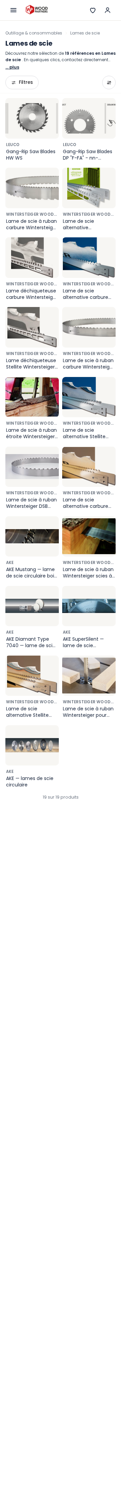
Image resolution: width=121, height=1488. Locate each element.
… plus (12, 67)
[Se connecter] (107, 10)
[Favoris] (92, 10)
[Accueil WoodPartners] (36, 10)
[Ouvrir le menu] (13, 10)
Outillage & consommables (33, 33)
